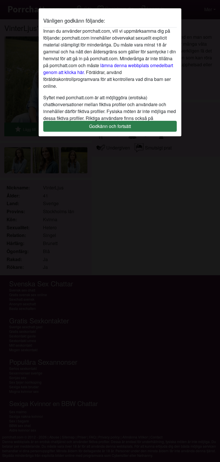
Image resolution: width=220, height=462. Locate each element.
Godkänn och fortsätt (110, 126)
